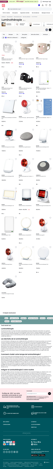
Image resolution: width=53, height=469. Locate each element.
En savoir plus (39, 452)
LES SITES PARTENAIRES (35, 424)
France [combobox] (47, 462)
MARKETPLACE (34, 427)
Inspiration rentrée (24, 12)
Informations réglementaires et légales (9, 463)
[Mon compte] (42, 5)
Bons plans (15, 12)
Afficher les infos (27, 433)
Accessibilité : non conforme (29, 466)
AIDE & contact (6, 421)
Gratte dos (42, 318)
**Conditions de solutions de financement (15, 466)
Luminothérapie (34, 16)
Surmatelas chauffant (16, 321)
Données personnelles (25, 465)
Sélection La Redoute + (12, 37)
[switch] (10, 37)
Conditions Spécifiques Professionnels (24, 463)
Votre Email (29, 391)
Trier (4, 34)
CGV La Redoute (5, 462)
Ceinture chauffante (33, 318)
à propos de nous (6, 424)
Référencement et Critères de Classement (31, 462)
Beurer (6, 318)
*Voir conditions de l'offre (31, 396)
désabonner (41, 398)
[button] (49, 5)
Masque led (23, 318)
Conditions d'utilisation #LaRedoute (13, 465)
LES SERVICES (33, 421)
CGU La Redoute (35, 463)
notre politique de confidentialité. (32, 399)
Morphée (7, 321)
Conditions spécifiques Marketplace (16, 462)
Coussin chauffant (14, 318)
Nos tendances (35, 12)
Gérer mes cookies (34, 465)
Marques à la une (46, 12)
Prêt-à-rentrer (6, 12)
